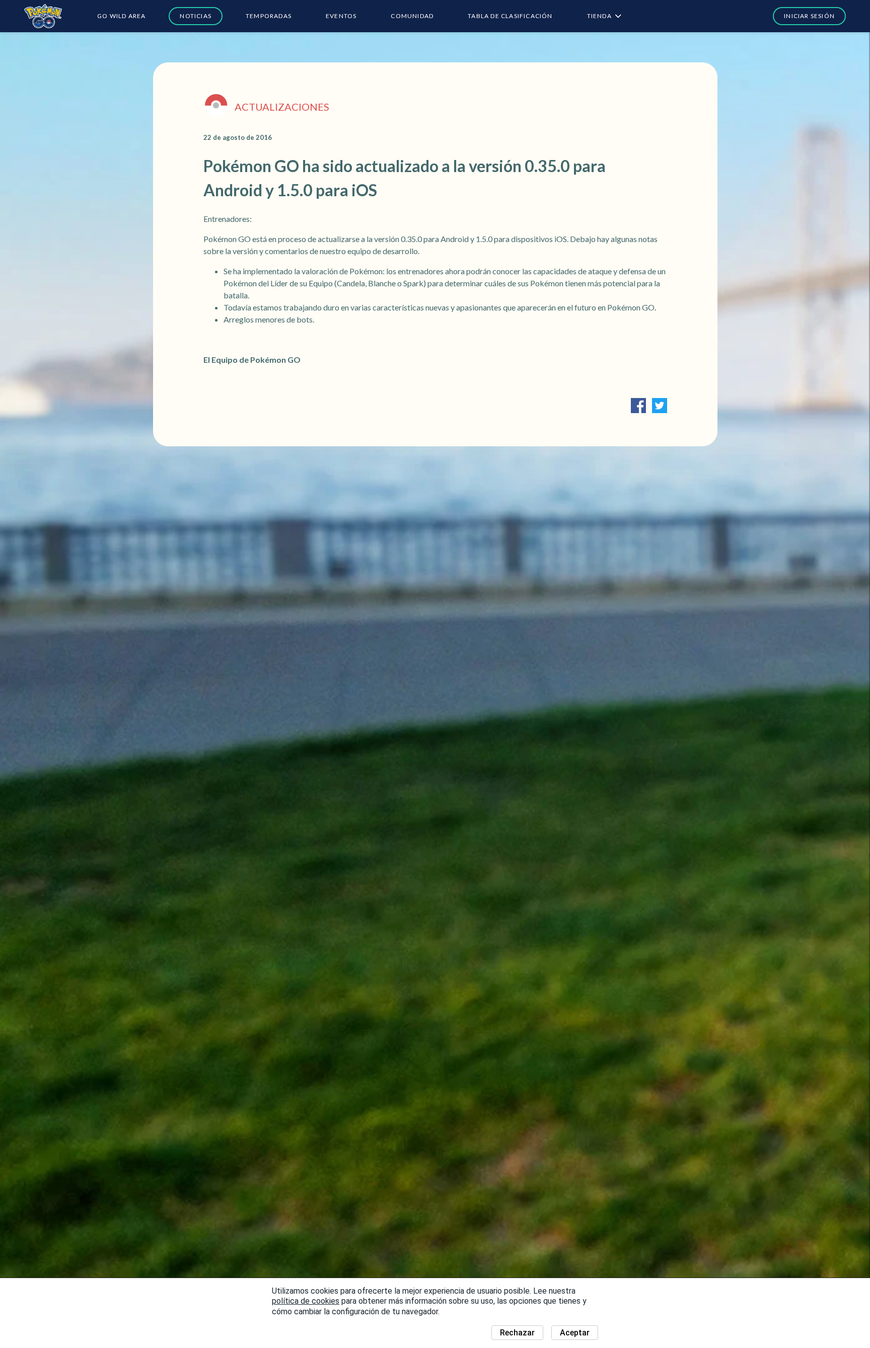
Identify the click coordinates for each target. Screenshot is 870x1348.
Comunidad (412, 16)
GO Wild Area (121, 16)
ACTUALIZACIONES (282, 107)
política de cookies (305, 1301)
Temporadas (269, 16)
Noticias (195, 16)
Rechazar (517, 1332)
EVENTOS (341, 16)
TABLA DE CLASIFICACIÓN (510, 16)
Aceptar (575, 1332)
